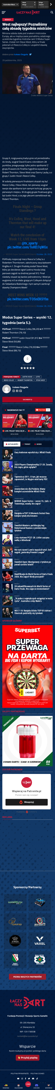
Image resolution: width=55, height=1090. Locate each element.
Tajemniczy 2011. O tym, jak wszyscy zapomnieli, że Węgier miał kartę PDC (30, 478)
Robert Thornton (25, 380)
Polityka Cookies (37, 1073)
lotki (38, 376)
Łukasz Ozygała (21, 54)
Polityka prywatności (20, 1073)
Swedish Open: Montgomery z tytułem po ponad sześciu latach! (32, 563)
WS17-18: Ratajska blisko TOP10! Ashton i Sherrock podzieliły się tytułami (33, 612)
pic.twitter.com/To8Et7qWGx (27, 247)
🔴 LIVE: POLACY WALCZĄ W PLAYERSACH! (14, 431)
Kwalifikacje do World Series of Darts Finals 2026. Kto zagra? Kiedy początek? (33, 575)
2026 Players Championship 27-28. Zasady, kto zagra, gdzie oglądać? (33, 465)
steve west (40, 380)
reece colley (9, 380)
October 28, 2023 (44, 254)
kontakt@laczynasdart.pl (27, 1036)
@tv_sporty (30, 243)
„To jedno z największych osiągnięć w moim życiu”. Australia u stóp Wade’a (33, 599)
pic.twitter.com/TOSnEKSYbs (27, 299)
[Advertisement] (27, 127)
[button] (5, 425)
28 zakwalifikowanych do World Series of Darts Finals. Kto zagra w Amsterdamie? (32, 587)
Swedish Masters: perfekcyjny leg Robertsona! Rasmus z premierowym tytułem (30, 528)
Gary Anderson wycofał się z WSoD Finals (32, 452)
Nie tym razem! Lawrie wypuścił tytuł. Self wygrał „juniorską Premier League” (33, 551)
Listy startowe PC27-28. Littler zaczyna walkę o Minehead (31, 538)
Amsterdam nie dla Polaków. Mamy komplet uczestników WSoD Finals (29, 490)
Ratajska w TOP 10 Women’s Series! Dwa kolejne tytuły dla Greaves (31, 514)
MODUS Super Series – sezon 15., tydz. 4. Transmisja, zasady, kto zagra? (32, 502)
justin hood (27, 376)
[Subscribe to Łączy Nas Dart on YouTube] (42, 409)
